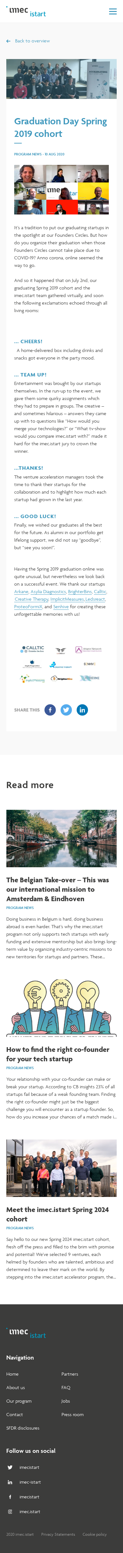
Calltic (100, 591)
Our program (19, 1401)
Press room (73, 1414)
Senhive (61, 606)
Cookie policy (95, 1534)
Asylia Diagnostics (48, 591)
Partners (70, 1374)
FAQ (66, 1387)
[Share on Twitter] (66, 710)
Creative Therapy (31, 599)
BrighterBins (80, 591)
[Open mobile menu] (113, 11)
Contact (14, 1414)
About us (15, 1387)
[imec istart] (26, 11)
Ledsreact (95, 599)
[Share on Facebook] (50, 710)
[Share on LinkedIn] (82, 710)
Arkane (21, 591)
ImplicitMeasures (67, 599)
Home (12, 1374)
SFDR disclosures (22, 1428)
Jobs (66, 1401)
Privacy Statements (58, 1534)
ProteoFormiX (28, 606)
